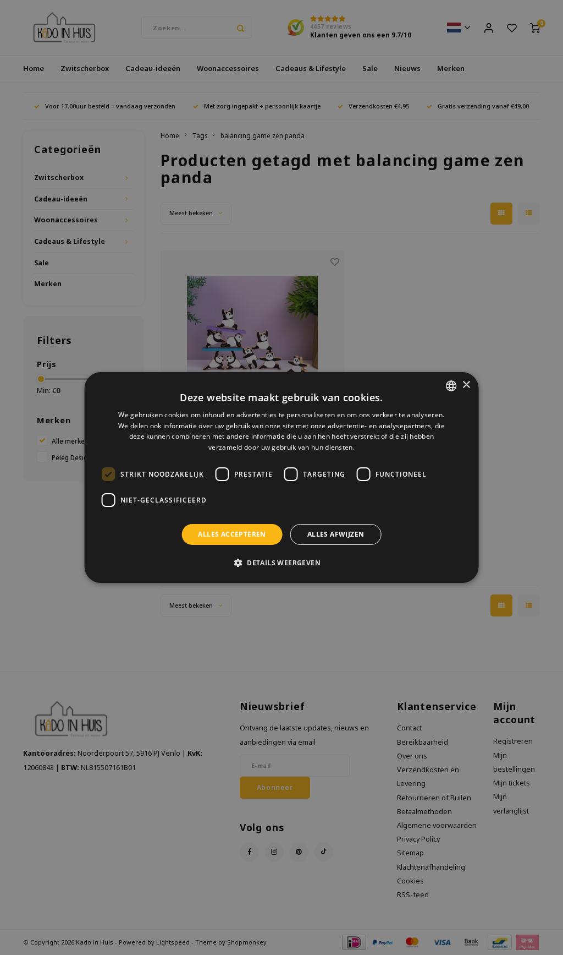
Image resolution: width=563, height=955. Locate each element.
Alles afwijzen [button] (336, 534)
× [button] (466, 385)
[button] (281, 562)
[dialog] (282, 477)
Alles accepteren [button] (232, 534)
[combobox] (450, 385)
